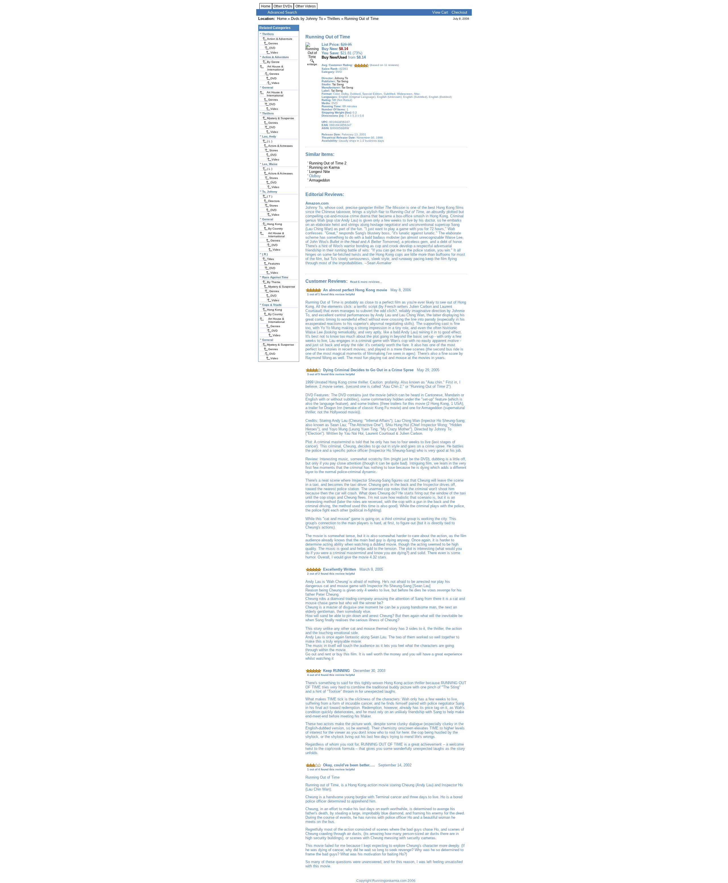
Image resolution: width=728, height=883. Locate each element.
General (267, 87)
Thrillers (333, 18)
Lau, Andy (269, 136)
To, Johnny (269, 191)
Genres (273, 43)
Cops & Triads (272, 304)
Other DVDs (283, 6)
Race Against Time (275, 277)
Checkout (459, 12)
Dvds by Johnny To (307, 18)
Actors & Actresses (280, 145)
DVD (272, 47)
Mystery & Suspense (280, 118)
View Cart (440, 12)
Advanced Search (282, 12)
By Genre (273, 61)
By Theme (273, 282)
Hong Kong (274, 224)
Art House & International (275, 68)
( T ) (269, 196)
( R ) (265, 254)
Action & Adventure (279, 38)
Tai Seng (342, 81)
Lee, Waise (270, 164)
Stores (273, 150)
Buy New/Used (334, 57)
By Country (275, 228)
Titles (270, 259)
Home (265, 6)
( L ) (269, 141)
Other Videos (305, 6)
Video (274, 52)
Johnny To (341, 78)
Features (274, 263)
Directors (274, 201)
